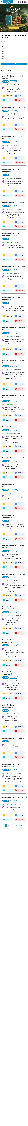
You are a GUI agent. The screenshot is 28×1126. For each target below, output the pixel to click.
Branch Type (4, 56)
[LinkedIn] (26, 2)
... (13, 825)
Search (14, 64)
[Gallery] (14, 18)
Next (20, 825)
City (2, 46)
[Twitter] (22, 2)
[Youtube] (24, 2)
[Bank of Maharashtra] (7, 2)
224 (16, 825)
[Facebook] (19, 2)
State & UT (3, 41)
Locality (3, 51)
